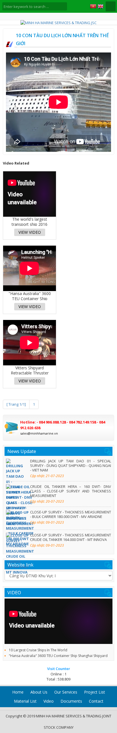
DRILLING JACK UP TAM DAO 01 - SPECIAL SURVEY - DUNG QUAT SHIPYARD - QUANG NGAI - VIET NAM (70, 465)
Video (48, 701)
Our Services (65, 692)
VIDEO (14, 592)
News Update (21, 451)
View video (29, 232)
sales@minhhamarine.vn (39, 433)
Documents (71, 701)
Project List (94, 692)
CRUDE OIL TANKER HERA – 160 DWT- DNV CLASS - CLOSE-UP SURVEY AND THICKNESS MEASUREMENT (70, 491)
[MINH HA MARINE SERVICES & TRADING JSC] (58, 23)
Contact (96, 701)
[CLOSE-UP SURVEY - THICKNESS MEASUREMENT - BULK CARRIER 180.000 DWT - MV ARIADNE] (16, 518)
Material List (25, 701)
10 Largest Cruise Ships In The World (38, 650)
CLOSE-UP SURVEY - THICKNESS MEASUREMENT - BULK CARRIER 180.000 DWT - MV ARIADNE (70, 514)
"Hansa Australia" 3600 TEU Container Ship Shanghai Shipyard (58, 655)
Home (18, 692)
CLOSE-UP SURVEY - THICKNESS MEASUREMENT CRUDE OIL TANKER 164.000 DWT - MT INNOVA (70, 537)
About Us (38, 692)
